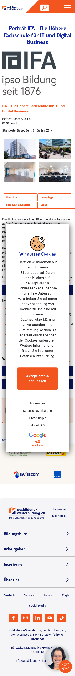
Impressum (37, 403)
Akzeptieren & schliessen (37, 378)
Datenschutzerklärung (37, 410)
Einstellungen (37, 418)
